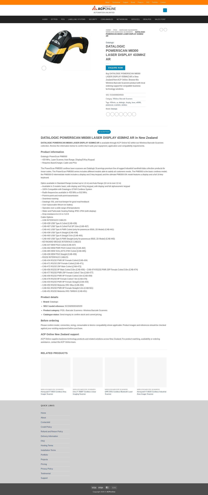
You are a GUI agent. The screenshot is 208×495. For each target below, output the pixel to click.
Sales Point (160, 19)
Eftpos (54, 19)
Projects (140, 2)
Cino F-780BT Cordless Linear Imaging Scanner (84, 393)
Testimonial (116, 2)
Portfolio (155, 2)
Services (135, 19)
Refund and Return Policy (52, 432)
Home (108, 30)
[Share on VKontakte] (125, 114)
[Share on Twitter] (112, 114)
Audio (44, 19)
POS (63, 19)
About (107, 2)
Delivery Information (49, 436)
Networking (122, 19)
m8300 (138, 102)
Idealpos (147, 19)
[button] (44, 68)
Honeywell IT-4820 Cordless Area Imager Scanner (53, 393)
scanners (117, 105)
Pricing (44, 464)
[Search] (165, 10)
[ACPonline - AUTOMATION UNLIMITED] (104, 8)
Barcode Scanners (128, 30)
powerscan (109, 105)
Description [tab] (104, 132)
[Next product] (161, 29)
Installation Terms (48, 450)
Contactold (45, 422)
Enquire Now (115, 68)
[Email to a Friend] (117, 114)
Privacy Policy (47, 469)
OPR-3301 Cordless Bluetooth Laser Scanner (119, 393)
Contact (163, 2)
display (128, 102)
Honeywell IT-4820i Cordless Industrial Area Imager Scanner (151, 393)
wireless (124, 105)
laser (133, 102)
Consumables (107, 19)
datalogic (122, 102)
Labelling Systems (76, 19)
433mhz (113, 102)
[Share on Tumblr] (134, 114)
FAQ (147, 2)
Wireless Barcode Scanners (119, 32)
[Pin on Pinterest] (121, 114)
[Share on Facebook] (108, 114)
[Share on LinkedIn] (130, 114)
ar (117, 102)
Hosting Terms (47, 445)
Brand (133, 2)
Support (125, 2)
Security (93, 19)
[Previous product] (165, 29)
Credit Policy (46, 427)
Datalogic (110, 43)
